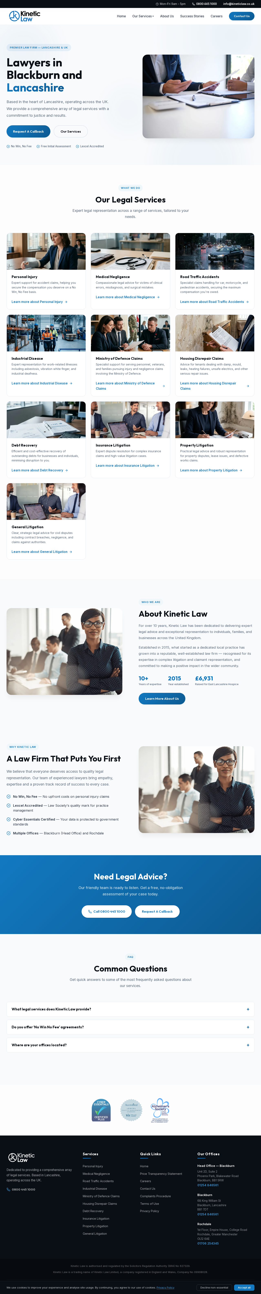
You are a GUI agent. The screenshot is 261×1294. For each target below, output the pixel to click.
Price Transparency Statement (161, 1173)
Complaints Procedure (155, 1196)
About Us (167, 16)
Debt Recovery (93, 1211)
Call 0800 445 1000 (109, 911)
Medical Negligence (96, 1173)
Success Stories (192, 16)
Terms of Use (149, 1203)
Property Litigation (95, 1226)
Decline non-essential (214, 1287)
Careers (216, 16)
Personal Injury (93, 1166)
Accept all (244, 1287)
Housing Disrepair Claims (100, 1203)
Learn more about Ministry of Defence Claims (125, 386)
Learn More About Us (162, 698)
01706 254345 (208, 1243)
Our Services (143, 16)
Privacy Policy (149, 1211)
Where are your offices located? (39, 1045)
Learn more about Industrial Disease (40, 383)
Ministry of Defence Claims (101, 1196)
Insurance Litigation (96, 1218)
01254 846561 (207, 1185)
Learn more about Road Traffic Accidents (212, 302)
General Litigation (95, 1233)
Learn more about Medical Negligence (125, 297)
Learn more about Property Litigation (209, 470)
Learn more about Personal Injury (37, 302)
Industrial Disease (95, 1188)
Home (121, 16)
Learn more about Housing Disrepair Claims (208, 386)
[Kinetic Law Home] (25, 16)
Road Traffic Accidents (98, 1181)
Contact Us (242, 16)
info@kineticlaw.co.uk (238, 4)
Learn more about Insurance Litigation (125, 466)
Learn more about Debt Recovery (37, 470)
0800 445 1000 (206, 4)
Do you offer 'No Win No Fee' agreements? (48, 1027)
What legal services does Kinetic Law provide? (51, 1009)
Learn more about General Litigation (39, 552)
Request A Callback (28, 131)
